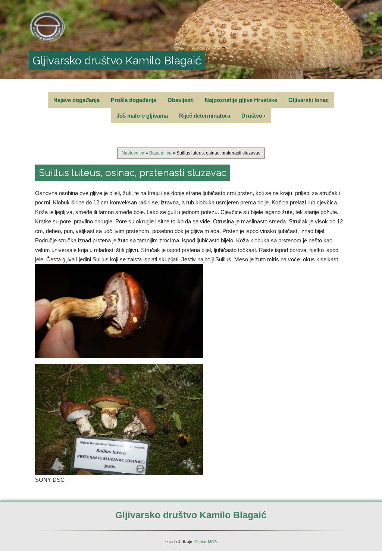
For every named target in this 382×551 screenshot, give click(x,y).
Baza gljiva (160, 153)
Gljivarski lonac (308, 100)
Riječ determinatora (204, 115)
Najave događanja (76, 100)
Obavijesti (180, 100)
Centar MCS (205, 541)
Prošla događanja (133, 100)
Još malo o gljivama (142, 115)
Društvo (253, 115)
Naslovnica (133, 153)
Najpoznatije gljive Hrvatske (241, 100)
